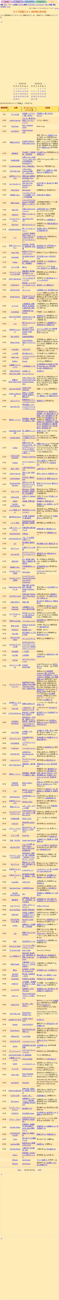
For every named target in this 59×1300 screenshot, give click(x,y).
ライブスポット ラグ (15, 615)
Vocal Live (25, 835)
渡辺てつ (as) (41, 985)
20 (25, 94)
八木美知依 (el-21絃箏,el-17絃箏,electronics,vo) (47, 365)
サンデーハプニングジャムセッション (28, 554)
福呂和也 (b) (49, 747)
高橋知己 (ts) (51, 533)
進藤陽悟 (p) (41, 498)
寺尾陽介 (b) (41, 263)
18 (21, 94)
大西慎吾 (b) (51, 220)
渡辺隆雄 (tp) (50, 418)
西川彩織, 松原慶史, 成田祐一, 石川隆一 (28, 876)
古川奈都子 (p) (52, 587)
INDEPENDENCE (15, 229)
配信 (54, 4)
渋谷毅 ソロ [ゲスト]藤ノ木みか (28, 114)
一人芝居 (25, 651)
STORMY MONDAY (15, 722)
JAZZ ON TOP (15, 1041)
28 (27, 96)
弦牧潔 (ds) (53, 836)
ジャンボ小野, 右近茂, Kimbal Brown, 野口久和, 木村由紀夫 (28, 847)
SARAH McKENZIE (26, 666)
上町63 (14, 501)
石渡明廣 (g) (41, 1096)
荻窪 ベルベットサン (15, 247)
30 (16, 99)
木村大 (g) (43, 598)
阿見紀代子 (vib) (43, 635)
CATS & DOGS (15, 1149)
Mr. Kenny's (15, 1101)
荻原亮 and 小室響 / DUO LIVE (28, 1144)
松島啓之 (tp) (52, 474)
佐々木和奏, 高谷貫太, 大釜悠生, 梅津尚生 (28, 561)
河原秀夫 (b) (41, 901)
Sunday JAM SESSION (26, 389)
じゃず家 (15, 353)
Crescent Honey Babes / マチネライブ (29, 342)
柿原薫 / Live (26, 630)
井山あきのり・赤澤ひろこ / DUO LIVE (28, 829)
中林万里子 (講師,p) (44, 195)
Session (24, 361)
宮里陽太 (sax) (42, 989)
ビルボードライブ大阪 (15, 645)
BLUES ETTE (15, 290)
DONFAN (15, 1113)
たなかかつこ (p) (43, 869)
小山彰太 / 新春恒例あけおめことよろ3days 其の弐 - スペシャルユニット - (28, 237)
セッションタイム (28, 638)
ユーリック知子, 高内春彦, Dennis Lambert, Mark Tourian (28, 331)
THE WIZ (15, 210)
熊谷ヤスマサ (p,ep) (44, 483)
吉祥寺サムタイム (15, 331)
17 (18, 94)
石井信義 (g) (41, 737)
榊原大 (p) (48, 601)
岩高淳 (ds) (50, 325)
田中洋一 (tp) (50, 789)
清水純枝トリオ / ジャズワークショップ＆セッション (28, 407)
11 (21, 91)
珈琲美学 (15, 153)
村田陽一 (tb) (49, 677)
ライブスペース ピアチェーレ (15, 813)
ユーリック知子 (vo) (44, 329)
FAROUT (15, 215)
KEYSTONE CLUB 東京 (15, 921)
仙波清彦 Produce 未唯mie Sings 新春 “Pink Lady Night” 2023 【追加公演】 (29, 685)
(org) (48, 764)
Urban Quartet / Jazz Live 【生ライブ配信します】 (29, 813)
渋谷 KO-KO (15, 840)
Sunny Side (15, 252)
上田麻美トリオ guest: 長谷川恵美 (28, 608)
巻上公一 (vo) (52, 773)
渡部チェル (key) (43, 722)
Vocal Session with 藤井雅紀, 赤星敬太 (28, 523)
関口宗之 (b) (51, 760)
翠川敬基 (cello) (42, 544)
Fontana (15, 463)
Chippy (15, 1155)
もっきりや (15, 990)
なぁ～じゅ (15, 491)
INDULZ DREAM (15, 1091)
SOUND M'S (14, 754)
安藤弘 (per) (46, 147)
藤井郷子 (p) (52, 769)
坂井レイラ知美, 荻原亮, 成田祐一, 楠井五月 (28, 395)
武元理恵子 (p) (42, 940)
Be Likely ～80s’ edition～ (27, 1005)
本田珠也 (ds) (48, 368)
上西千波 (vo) (42, 469)
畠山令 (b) (50, 183)
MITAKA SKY (27, 802)
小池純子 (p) (41, 839)
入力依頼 (14, 4)
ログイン (56, 8)
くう (15, 237)
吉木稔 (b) (40, 371)
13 (25, 91)
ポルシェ (15, 996)
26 (23, 96)
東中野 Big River (15, 517)
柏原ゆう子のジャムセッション (28, 252)
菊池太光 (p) (51, 553)
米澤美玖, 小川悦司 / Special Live (28, 970)
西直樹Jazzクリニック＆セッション (28, 401)
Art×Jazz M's (15, 554)
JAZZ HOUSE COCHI (15, 1134)
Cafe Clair (15, 708)
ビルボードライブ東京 (15, 572)
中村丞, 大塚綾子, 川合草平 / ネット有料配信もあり (28, 915)
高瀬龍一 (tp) (41, 504)
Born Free (15, 225)
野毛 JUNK (15, 626)
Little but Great (27, 1069)
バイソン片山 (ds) (47, 279)
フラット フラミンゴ (15, 829)
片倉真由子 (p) (52, 712)
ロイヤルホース (15, 184)
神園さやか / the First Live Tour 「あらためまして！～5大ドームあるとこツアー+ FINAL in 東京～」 (29, 448)
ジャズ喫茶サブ (15, 956)
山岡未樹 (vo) (42, 899)
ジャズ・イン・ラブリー (15, 1109)
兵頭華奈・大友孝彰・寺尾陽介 (28, 262)
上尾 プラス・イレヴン (15, 529)
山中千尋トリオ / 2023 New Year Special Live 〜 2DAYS (28, 184)
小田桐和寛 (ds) (50, 798)
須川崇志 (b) (51, 771)
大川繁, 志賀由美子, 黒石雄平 (28, 517)
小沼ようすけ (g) (43, 906)
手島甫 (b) (50, 839)
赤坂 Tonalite (15, 203)
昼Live (24, 267)
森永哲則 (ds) (44, 627)
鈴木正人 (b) (47, 784)
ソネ (15, 324)
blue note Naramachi (15, 608)
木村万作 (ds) (41, 724)
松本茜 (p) (50, 979)
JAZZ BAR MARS (15, 1055)
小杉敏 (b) (40, 730)
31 (18, 99)
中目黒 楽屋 (15, 160)
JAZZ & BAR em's (15, 539)
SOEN (15, 1064)
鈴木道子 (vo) (42, 712)
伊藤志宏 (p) (51, 1134)
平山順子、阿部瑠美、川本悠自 (28, 153)
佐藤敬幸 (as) (51, 1126)
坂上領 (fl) (40, 601)
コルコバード (15, 401)
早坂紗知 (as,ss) (42, 411)
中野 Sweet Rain (15, 621)
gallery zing (15, 357)
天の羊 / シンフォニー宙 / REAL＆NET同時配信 (28, 615)
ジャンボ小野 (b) (43, 845)
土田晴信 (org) (42, 290)
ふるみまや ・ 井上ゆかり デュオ (28, 708)
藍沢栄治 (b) (51, 278)
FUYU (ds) (40, 571)
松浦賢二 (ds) (51, 1163)
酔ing (15, 970)
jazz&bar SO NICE (15, 1020)
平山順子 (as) (41, 152)
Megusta (15, 1160)
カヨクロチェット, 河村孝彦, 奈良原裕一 (29, 1119)
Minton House (15, 342)
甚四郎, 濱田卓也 (28, 910)
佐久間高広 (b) (42, 1165)
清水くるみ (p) (42, 474)
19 (23, 94)
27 (25, 96)
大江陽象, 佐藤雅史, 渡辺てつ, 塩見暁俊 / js (29, 984)
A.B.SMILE (15, 312)
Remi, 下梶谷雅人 (28, 166)
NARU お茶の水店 (15, 395)
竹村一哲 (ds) (41, 773)
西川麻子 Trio (27, 1108)
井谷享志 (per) (47, 426)
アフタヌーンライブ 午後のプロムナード (29, 438)
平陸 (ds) (40, 782)
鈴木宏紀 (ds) (41, 245)
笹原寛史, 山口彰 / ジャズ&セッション (28, 1155)
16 (16, 94)
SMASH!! (25, 1083)
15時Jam (25, 534)
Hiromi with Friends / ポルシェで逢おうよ (29, 996)
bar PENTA (15, 131)
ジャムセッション (28, 621)
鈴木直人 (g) (51, 1112)
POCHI (15, 660)
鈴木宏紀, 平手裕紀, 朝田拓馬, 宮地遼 (28, 246)
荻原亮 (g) (40, 1144)
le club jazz (15, 748)
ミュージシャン (40, 4)
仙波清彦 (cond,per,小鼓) (45, 672)
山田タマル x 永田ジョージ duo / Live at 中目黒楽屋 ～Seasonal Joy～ (29, 160)
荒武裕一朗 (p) (42, 228)
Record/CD (29, 2)
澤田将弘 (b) (51, 919)
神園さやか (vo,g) (43, 444)
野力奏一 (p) (41, 975)
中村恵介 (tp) (41, 979)
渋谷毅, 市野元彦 (28, 501)
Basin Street (15, 190)
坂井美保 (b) (44, 957)
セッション (26, 290)
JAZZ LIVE (26, 349)
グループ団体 (48, 4)
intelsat (15, 1046)
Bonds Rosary (15, 1030)
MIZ (14, 941)
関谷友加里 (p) (52, 223)
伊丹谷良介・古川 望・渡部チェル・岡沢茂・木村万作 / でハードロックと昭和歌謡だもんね (28, 722)
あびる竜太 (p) (52, 901)
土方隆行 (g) (47, 700)
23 (16, 96)
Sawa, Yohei (26, 950)
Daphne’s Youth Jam (29, 457)
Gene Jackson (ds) (46, 871)
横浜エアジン (15, 807)
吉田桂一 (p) (51, 504)
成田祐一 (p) (44, 396)
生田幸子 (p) (45, 268)
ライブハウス (31, 4)
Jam (23, 505)
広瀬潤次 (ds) (48, 172)
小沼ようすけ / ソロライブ (28, 906)
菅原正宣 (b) (51, 1024)
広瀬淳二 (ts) (51, 775)
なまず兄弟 (26, 1036)
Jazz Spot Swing (15, 888)
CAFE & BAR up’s (15, 713)
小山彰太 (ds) (41, 236)
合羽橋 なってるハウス (15, 704)
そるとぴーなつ (15, 738)
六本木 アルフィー (15, 876)
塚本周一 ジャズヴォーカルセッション (29, 285)
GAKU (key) (41, 933)
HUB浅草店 (15, 743)
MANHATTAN (15, 534)
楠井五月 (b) (53, 396)
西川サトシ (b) (52, 606)
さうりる (15, 306)
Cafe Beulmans (15, 478)
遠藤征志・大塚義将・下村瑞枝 (28, 925)
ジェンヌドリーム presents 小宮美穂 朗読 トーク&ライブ (28, 203)
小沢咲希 (25, 655)
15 (14, 94)
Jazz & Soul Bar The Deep (15, 484)
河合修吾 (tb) (51, 1149)
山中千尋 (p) (41, 183)
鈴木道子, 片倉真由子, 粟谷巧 (28, 713)
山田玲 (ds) (49, 991)
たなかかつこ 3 (27, 870)
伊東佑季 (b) (41, 529)
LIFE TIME (15, 732)
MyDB (6, 2)
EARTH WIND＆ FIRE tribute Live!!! (28, 142)
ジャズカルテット (28, 1064)
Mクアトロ (15, 548)
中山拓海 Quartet (28, 1113)
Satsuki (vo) (46, 1005)
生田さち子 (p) (42, 1040)
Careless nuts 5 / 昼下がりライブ (28, 318)
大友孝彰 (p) (51, 261)
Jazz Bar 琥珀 (15, 1144)
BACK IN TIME (15, 374)
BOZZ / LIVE (26, 819)
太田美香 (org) (42, 1045)
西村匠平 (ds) (41, 553)
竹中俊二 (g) (53, 496)
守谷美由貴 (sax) (43, 566)
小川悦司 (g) (52, 970)
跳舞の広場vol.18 (28, 704)
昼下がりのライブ (28, 225)
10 (18, 91)
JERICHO (15, 561)
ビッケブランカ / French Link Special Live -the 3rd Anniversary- (28, 579)
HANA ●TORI (27, 1059)
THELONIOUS (15, 371)
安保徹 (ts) (40, 893)
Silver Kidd (26, 572)
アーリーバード (15, 1051)
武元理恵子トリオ (28, 941)
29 (14, 99)
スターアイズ (15, 906)
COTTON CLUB (15, 596)
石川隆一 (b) (51, 877)
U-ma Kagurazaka (15, 166)
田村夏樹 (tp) (50, 416)
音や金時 (15, 651)
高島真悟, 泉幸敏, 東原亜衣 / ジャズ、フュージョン (28, 273)
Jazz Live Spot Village (15, 638)
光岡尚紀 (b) (41, 325)
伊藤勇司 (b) (41, 1126)
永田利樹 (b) (49, 422)
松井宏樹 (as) (41, 620)
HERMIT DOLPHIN (15, 784)
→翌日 (38, 1170)
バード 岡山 (15, 523)
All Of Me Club (15, 171)
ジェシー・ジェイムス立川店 (15, 273)
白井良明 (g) (47, 675)
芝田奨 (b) (40, 883)
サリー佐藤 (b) (42, 1160)
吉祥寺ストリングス (15, 177)
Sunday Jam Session (29, 840)
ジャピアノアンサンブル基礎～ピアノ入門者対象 (28, 195)
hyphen (15, 262)
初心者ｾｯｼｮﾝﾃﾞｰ (28, 353)
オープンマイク (28, 374)
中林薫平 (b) (51, 737)
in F (15, 544)
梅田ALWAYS (15, 142)
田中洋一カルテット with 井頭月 (28, 791)
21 (27, 94)
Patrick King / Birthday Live (26, 1014)
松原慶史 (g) (51, 875)
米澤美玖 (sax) (42, 970)
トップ (8, 6)
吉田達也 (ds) (46, 428)
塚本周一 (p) (41, 285)
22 (14, 96)
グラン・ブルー (15, 1119)
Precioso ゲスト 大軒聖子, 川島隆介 (28, 297)
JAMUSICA (15, 285)
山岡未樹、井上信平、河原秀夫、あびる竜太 (28, 900)
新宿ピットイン (15, 420)
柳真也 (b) (50, 285)
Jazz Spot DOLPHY (15, 975)
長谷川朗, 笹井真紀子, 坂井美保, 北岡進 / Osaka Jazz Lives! (28, 956)
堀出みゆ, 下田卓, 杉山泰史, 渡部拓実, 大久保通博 (28, 491)
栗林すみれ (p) (52, 478)
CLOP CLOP (15, 1096)
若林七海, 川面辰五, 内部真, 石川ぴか (28, 1091)
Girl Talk (15, 655)
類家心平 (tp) (41, 1134)
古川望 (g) (52, 720)
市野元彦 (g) (49, 501)
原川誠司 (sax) (53, 290)
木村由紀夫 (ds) (45, 849)
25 (21, 96)
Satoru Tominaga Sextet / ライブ (27, 1075)
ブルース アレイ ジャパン (15, 685)
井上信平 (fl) (51, 899)
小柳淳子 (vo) (52, 135)
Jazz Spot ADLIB (15, 389)
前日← (20, 1170)
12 (23, 91)
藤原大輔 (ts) (51, 414)
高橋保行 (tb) (50, 420)
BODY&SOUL (15, 797)
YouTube (3, 6)
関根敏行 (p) (49, 893)
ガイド (5, 4)
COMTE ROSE (15, 438)
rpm (15, 933)
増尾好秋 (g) (41, 764)
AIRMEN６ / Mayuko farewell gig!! (27, 754)
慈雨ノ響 (25, 602)
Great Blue (15, 349)
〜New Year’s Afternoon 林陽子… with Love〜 (28, 171)
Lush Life (15, 824)
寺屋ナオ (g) (41, 431)
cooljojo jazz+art (15, 120)
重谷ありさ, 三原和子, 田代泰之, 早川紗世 (28, 864)
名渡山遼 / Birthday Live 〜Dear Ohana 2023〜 (29, 596)
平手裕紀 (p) (51, 245)
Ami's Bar (15, 634)
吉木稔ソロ (26, 371)
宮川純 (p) (51, 989)
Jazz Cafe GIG (15, 407)
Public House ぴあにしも (15, 588)
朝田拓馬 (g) (41, 248)
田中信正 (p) (51, 1059)
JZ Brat (15, 448)
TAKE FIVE (15, 1005)
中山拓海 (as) (41, 1112)
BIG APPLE (15, 337)
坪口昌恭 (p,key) (42, 256)
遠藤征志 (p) (41, 924)
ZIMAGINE (15, 497)
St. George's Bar (15, 950)
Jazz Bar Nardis (15, 1127)
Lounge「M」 (27, 1096)
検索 (2, 4)
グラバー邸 (15, 267)
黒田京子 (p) (53, 544)
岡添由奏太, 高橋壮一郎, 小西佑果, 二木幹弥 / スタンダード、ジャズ (28, 856)
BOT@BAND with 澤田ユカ (28, 1030)
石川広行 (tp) (41, 478)
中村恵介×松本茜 (28, 979)
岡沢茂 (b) (53, 722)
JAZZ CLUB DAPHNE (15, 457)
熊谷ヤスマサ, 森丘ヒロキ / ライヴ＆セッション (28, 484)
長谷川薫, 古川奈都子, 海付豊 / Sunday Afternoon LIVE (28, 588)
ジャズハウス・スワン (15, 220)
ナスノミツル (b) (43, 777)
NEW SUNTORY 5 (15, 318)
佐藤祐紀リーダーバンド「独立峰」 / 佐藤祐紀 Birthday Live (29, 1102)
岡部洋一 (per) (52, 975)
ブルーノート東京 (15, 666)
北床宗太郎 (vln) (43, 209)
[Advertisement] (29, 53)
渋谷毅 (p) (40, 113)
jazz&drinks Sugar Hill (15, 432)
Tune (18, 2)
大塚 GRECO (15, 602)
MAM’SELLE (15, 297)
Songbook (41, 2)
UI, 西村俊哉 (26, 1055)
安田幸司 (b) (51, 654)
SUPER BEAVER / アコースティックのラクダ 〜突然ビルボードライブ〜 (29, 645)
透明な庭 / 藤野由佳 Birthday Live (28, 177)
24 (18, 96)
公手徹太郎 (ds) (42, 230)
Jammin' (15, 1024)
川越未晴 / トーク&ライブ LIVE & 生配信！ (28, 964)
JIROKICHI (15, 1036)
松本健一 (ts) (41, 414)
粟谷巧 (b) (40, 714)
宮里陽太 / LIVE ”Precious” (28, 990)
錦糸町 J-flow (15, 195)
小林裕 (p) (49, 170)
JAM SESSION (27, 1024)
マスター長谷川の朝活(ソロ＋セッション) (28, 120)
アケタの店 (15, 114)
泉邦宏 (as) (53, 411)
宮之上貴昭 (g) (42, 461)
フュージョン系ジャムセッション (28, 946)
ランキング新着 (22, 4)
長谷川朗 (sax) (42, 955)
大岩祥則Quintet (28, 888)
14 (27, 91)
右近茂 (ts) (53, 845)
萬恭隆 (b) (48, 791)
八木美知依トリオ (28, 366)
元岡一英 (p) (49, 730)
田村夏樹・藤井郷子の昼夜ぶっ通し (28, 420)
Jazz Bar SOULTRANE (15, 505)
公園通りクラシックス (15, 366)
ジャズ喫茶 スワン (15, 511)
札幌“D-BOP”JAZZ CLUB (15, 381)
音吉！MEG (15, 469)
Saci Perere (15, 126)
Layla (15, 1139)
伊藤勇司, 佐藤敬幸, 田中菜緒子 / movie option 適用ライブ (28, 1127)
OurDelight (15, 257)
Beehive (15, 361)
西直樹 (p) (40, 401)
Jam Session (26, 190)
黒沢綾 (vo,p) (51, 529)
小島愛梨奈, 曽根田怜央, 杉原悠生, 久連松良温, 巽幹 (28, 306)
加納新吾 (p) (51, 323)
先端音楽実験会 (28, 337)
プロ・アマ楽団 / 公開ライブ (28, 539)
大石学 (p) (40, 1020)
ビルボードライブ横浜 (15, 579)
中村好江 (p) (41, 316)
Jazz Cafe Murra (15, 910)
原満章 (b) (54, 268)
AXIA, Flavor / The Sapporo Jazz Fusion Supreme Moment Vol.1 (29, 381)
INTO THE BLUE (15, 279)
